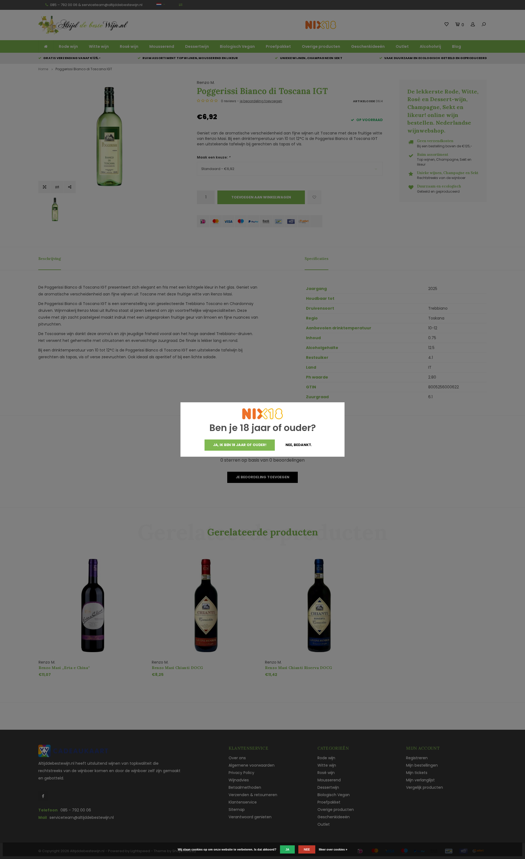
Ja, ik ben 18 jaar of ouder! (239, 444)
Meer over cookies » (333, 849)
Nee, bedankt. (298, 444)
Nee (307, 849)
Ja (287, 849)
